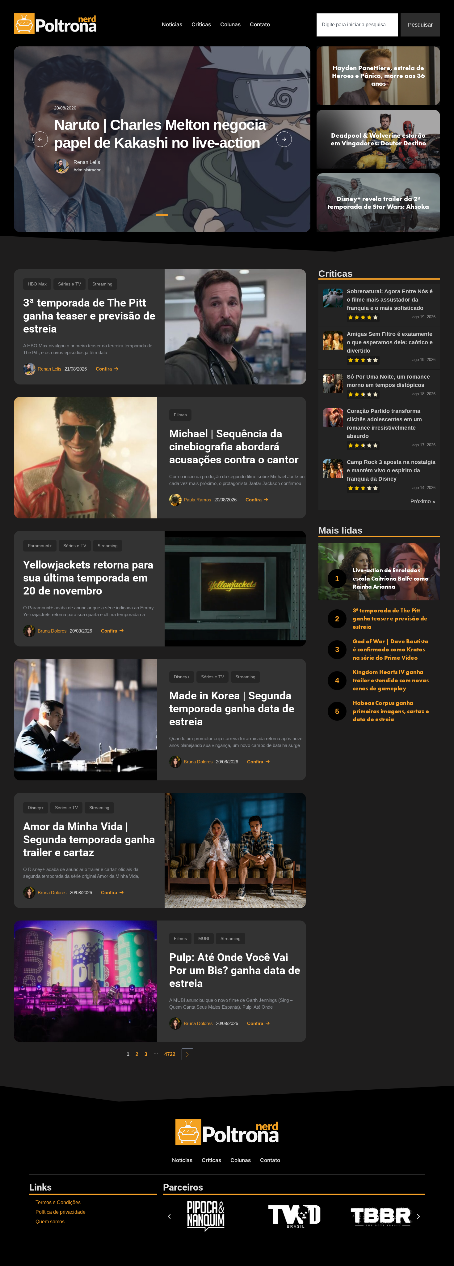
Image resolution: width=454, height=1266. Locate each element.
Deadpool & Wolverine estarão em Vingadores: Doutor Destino (378, 139)
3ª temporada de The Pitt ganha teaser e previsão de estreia (89, 316)
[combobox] (357, 24)
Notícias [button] (172, 24)
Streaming (102, 283)
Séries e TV (69, 283)
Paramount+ (40, 545)
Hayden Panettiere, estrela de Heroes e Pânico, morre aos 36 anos (378, 76)
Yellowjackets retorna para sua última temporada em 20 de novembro (88, 578)
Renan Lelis (87, 162)
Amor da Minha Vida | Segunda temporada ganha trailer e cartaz (89, 839)
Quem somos (50, 1221)
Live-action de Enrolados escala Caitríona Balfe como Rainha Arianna (391, 578)
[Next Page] (187, 1054)
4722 (169, 1054)
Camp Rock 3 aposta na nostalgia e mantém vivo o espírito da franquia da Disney (391, 470)
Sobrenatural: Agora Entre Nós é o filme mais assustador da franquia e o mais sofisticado (390, 299)
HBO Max (37, 283)
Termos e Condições (58, 1202)
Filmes (180, 414)
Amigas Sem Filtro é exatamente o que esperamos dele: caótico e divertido (390, 342)
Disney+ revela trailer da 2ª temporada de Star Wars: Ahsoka (378, 203)
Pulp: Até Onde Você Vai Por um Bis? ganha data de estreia (234, 970)
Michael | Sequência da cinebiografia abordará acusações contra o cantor (234, 446)
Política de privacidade (61, 1212)
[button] (40, 139)
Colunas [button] (230, 24)
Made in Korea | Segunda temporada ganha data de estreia (231, 708)
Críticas (201, 24)
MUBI (203, 938)
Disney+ (182, 676)
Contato (260, 24)
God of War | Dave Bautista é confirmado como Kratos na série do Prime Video (390, 649)
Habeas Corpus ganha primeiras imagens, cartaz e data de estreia (391, 711)
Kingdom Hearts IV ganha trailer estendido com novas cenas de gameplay (391, 680)
